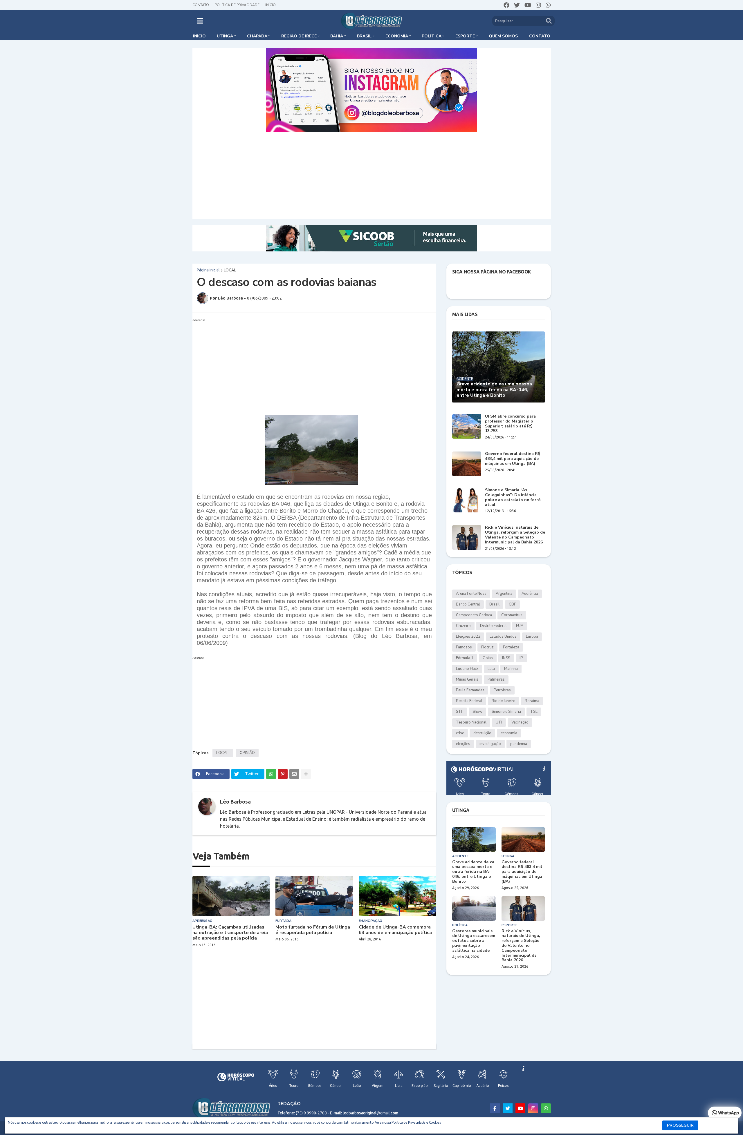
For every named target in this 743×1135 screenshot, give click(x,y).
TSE (534, 711)
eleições (463, 743)
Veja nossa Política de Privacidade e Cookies (408, 1122)
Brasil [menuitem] (364, 36)
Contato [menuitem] (539, 36)
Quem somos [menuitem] (503, 36)
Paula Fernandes (470, 690)
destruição (482, 733)
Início (270, 5)
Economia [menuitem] (396, 36)
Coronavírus (511, 615)
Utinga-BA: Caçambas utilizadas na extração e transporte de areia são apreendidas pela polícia (230, 932)
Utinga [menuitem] (225, 36)
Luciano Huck (467, 668)
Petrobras (502, 690)
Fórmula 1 (464, 658)
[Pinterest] (283, 774)
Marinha (511, 668)
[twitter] (517, 5)
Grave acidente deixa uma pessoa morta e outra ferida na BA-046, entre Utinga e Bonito (494, 389)
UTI (499, 722)
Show (477, 711)
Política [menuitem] (431, 36)
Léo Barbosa (235, 801)
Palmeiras (496, 679)
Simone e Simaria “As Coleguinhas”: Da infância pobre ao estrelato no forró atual (513, 497)
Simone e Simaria (506, 711)
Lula (491, 668)
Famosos (464, 647)
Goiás (488, 658)
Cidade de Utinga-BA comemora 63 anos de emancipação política (395, 929)
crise (460, 733)
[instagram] (538, 5)
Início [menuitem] (199, 36)
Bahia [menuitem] (336, 36)
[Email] (294, 774)
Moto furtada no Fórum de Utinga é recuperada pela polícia (312, 929)
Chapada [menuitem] (257, 36)
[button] (199, 21)
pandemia (518, 743)
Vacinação (520, 722)
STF (459, 711)
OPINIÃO (247, 752)
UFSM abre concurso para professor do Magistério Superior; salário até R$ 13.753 (510, 424)
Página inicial (208, 270)
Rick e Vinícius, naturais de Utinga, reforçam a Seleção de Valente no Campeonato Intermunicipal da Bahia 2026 (515, 535)
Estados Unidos (503, 636)
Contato (200, 5)
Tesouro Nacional (471, 722)
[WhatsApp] (271, 774)
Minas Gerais (467, 679)
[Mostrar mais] (306, 774)
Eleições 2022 (468, 636)
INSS (506, 658)
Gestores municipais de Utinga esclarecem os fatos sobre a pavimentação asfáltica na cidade (473, 941)
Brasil (494, 604)
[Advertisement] (371, 175)
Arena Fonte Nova (471, 593)
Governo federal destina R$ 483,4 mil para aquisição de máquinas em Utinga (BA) (512, 459)
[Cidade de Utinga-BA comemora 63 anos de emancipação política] (397, 896)
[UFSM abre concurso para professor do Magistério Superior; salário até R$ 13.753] (466, 426)
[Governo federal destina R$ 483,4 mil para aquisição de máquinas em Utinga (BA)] (466, 464)
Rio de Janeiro (503, 701)
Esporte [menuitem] (465, 36)
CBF (512, 604)
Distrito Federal (493, 625)
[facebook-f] (495, 1108)
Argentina (504, 593)
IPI (522, 658)
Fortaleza (511, 647)
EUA (519, 625)
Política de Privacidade (237, 5)
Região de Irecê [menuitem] (299, 36)
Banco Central (468, 604)
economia (509, 733)
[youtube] (527, 5)
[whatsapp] (548, 5)
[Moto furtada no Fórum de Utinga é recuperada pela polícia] (314, 896)
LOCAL (230, 270)
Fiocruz (487, 647)
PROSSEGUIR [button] (680, 1125)
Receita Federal (469, 701)
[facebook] (506, 5)
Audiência (530, 593)
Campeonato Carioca (474, 615)
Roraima (532, 701)
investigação (490, 743)
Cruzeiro (463, 625)
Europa (532, 636)
